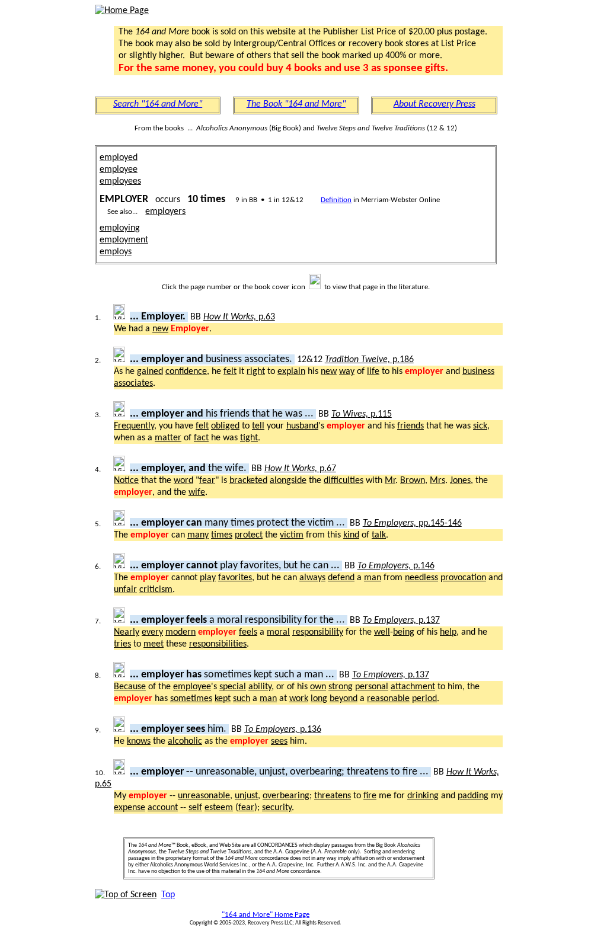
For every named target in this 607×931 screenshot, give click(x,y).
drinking (423, 796)
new (160, 329)
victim (292, 535)
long (319, 698)
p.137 (401, 620)
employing (120, 228)
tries (122, 644)
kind (351, 535)
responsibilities (218, 644)
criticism (155, 589)
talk (379, 535)
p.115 (361, 414)
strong (340, 687)
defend (341, 578)
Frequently (134, 426)
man (372, 578)
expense (129, 807)
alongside (288, 480)
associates (133, 383)
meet (153, 644)
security (277, 807)
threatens (332, 796)
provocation (463, 578)
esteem (219, 807)
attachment (413, 687)
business (478, 371)
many (198, 535)
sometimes (191, 698)
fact (201, 438)
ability (259, 687)
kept (223, 698)
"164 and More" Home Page (265, 915)
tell (258, 426)
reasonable (388, 698)
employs (116, 252)
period (424, 698)
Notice (126, 480)
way (346, 371)
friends (410, 426)
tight (249, 438)
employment (124, 240)
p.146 (396, 566)
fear (207, 480)
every (152, 632)
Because (130, 687)
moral (278, 632)
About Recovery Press (434, 104)
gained (150, 371)
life (373, 371)
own (318, 687)
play (208, 578)
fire (369, 796)
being (403, 632)
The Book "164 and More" (296, 104)
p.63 (239, 317)
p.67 (300, 469)
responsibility (317, 632)
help (448, 632)
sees (279, 741)
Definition (336, 200)
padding (473, 796)
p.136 (282, 729)
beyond (343, 698)
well (382, 632)
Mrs (437, 480)
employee (119, 169)
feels (248, 632)
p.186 (369, 359)
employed (119, 157)
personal (371, 687)
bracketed (248, 480)
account (163, 807)
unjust (246, 796)
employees (120, 181)
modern (180, 632)
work (298, 698)
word (183, 480)
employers (165, 211)
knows (139, 741)
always (312, 578)
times (221, 535)
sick (480, 426)
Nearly (126, 632)
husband (302, 426)
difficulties (343, 480)
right (256, 371)
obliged (225, 426)
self (195, 807)
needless (421, 578)
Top (168, 895)
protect (249, 535)
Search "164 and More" (157, 104)
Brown (412, 480)
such (241, 698)
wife (197, 492)
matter (168, 438)
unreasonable (204, 796)
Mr (390, 480)
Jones (460, 480)
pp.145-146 (412, 523)
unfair (125, 589)
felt (230, 371)
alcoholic (185, 741)
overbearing (286, 796)
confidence (186, 371)
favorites (235, 578)
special (232, 687)
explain (291, 371)
